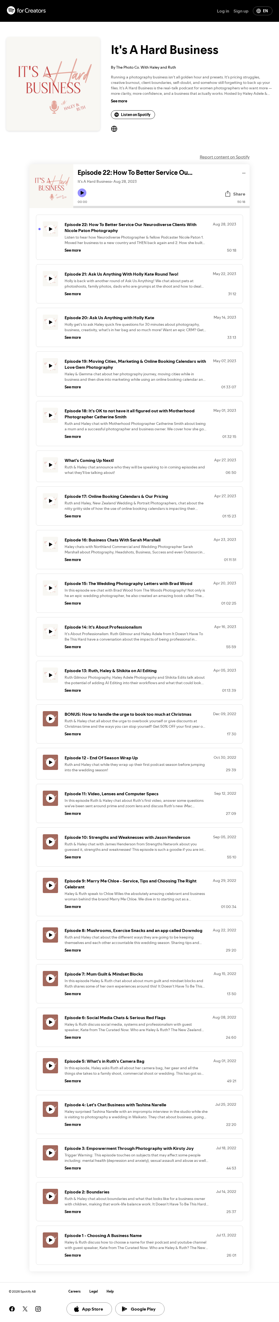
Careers (74, 1291)
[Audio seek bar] (161, 207)
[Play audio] (243, 172)
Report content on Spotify (225, 157)
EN (265, 11)
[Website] (114, 129)
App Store (92, 1309)
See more (119, 101)
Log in (223, 11)
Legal (93, 1291)
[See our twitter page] (25, 1309)
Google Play (143, 1309)
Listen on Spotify (135, 114)
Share (239, 194)
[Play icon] (82, 192)
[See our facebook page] (12, 1309)
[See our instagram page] (38, 1309)
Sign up (240, 11)
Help (110, 1291)
